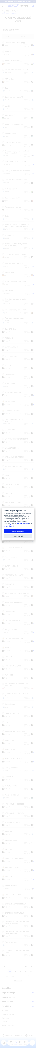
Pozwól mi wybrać (9, 526)
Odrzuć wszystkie (18, 536)
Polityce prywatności (22, 523)
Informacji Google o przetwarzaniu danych (17, 525)
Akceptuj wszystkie (18, 531)
